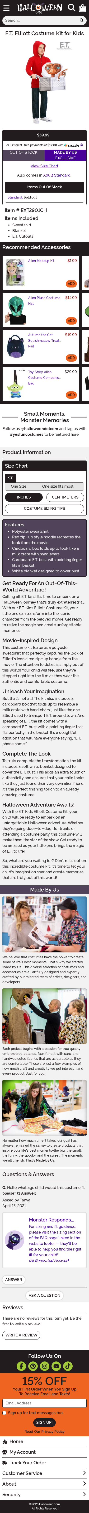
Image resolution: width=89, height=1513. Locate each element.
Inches (24, 497)
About (9, 1484)
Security (11, 1494)
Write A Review (21, 1335)
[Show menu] (6, 8)
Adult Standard (56, 175)
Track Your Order (27, 1463)
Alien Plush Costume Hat (44, 300)
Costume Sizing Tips (44, 508)
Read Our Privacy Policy (44, 1431)
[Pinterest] (33, 1366)
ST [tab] (10, 478)
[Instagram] (44, 1366)
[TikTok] (68, 1366)
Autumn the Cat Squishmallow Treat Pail (43, 340)
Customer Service (22, 1473)
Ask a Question (44, 1295)
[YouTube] (56, 1366)
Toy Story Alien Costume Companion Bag (44, 377)
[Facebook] (21, 1366)
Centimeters (65, 497)
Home (16, 1441)
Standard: (15, 197)
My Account (22, 1452)
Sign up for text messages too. (35, 1413)
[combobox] (39, 20)
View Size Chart (44, 166)
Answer (13, 1279)
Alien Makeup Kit (41, 261)
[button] (83, 8)
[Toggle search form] (72, 7)
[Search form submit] (82, 20)
